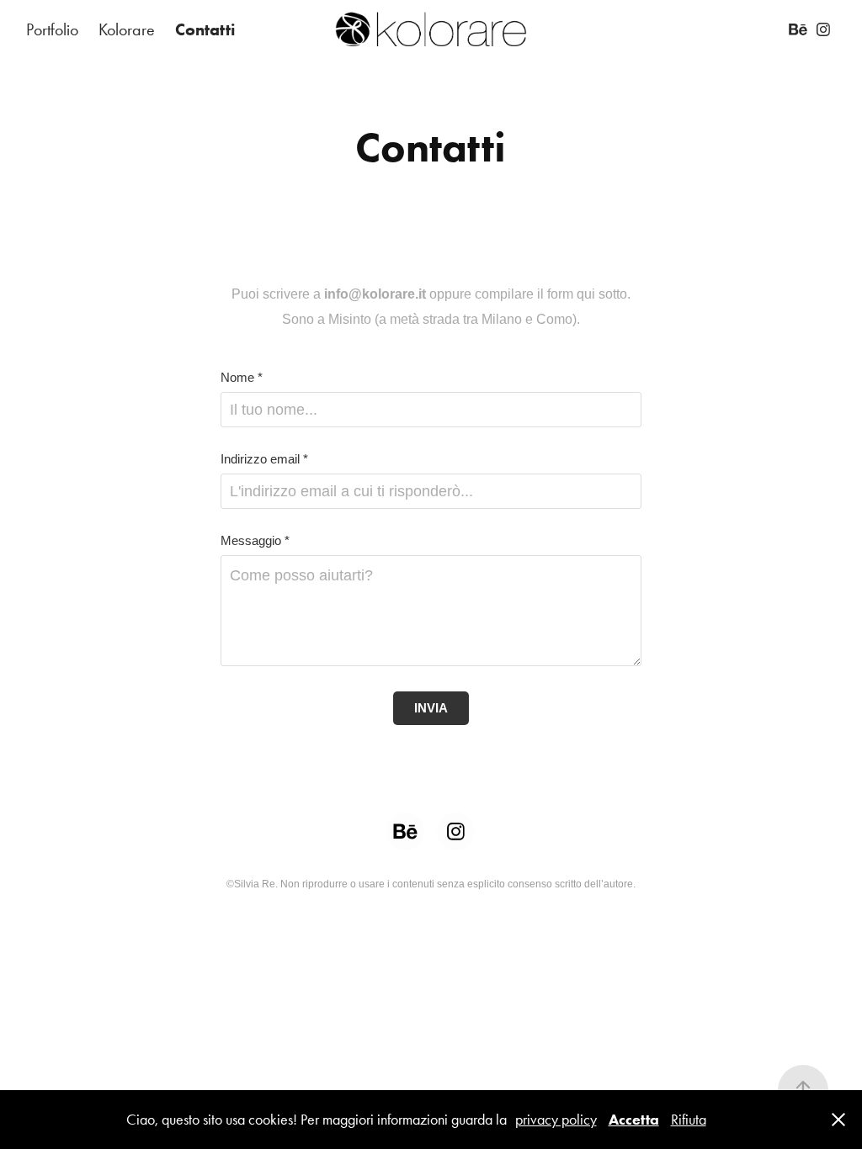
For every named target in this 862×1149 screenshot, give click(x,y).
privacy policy (556, 1119)
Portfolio (52, 29)
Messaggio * (255, 540)
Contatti (205, 29)
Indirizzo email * (264, 459)
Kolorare (126, 29)
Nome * (242, 377)
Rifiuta (688, 1119)
